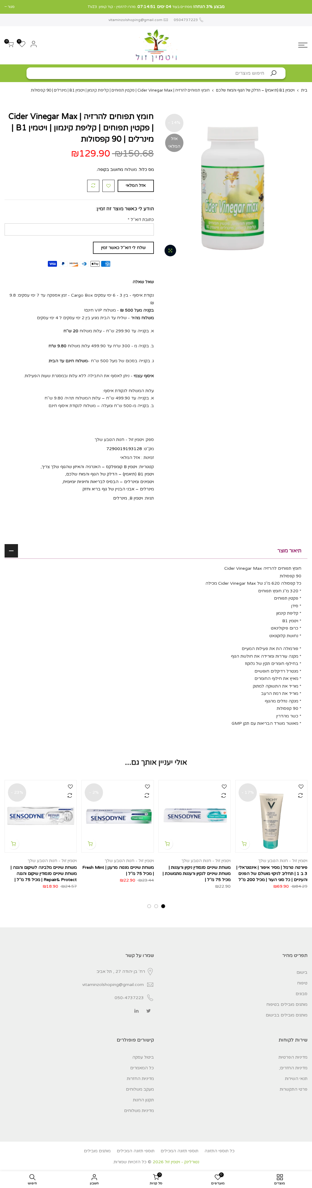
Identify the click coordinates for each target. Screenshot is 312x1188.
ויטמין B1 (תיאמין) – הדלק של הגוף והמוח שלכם (255, 90)
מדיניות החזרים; (293, 1068)
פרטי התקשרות (293, 1089)
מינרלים (120, 497)
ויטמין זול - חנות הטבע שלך (282, 860)
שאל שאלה (143, 281)
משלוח (130, 169)
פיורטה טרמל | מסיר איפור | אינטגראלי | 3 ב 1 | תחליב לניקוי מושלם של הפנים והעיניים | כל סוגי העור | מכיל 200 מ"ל (271, 873)
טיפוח (302, 983)
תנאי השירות (296, 1078)
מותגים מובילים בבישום (286, 1015)
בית (304, 90)
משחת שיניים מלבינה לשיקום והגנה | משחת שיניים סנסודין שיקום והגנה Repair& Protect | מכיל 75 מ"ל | (44, 873)
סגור (303, 7)
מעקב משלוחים (140, 1089)
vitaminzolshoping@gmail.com (135, 20)
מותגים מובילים (97, 1151)
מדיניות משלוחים (139, 1110)
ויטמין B (136, 497)
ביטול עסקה (143, 1057)
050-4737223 (129, 997)
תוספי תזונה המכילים (179, 1151)
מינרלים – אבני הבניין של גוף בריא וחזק (118, 489)
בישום (301, 972)
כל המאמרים (142, 1068)
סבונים (301, 993)
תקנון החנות (143, 1100)
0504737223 (185, 20)
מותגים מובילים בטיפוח (286, 1004)
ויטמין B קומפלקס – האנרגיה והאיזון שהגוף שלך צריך (89, 466)
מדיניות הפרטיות (292, 1057)
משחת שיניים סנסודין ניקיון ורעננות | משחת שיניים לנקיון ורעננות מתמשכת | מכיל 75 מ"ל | (197, 873)
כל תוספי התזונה (219, 1151)
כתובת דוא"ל (141, 219)
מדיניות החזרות (140, 1078)
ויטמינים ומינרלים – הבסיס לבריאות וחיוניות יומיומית (108, 481)
